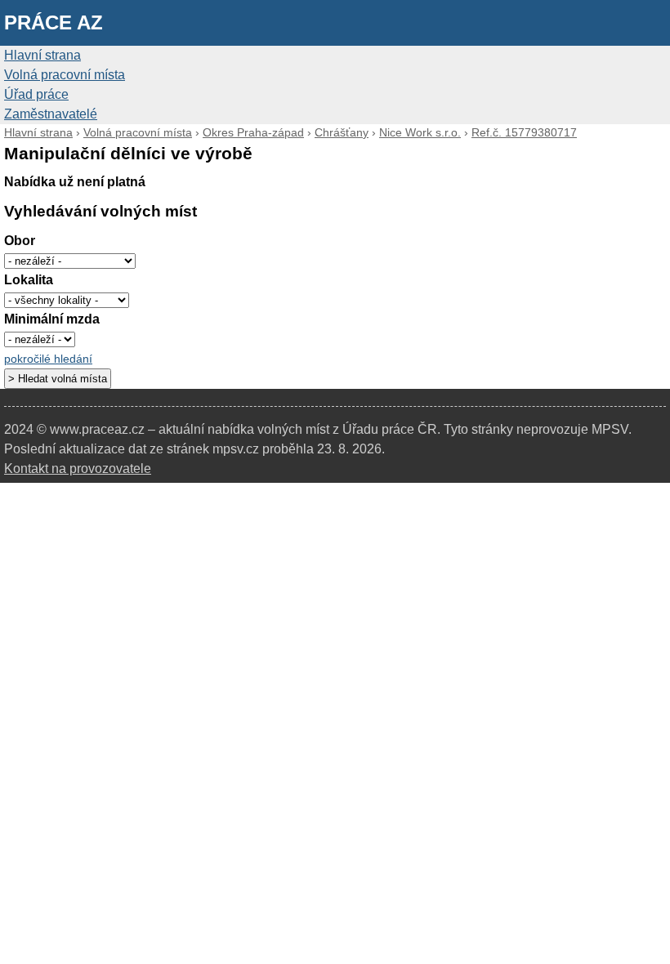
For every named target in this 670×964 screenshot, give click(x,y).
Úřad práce (36, 94)
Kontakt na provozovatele (77, 468)
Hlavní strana (42, 55)
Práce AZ (53, 22)
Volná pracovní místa (64, 75)
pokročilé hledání (48, 359)
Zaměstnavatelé (50, 114)
